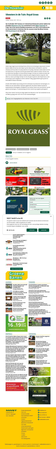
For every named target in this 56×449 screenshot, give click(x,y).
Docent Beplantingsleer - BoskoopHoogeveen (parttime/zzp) (19, 236)
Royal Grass (12, 31)
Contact (23, 419)
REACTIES (9, 156)
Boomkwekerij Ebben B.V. (22, 149)
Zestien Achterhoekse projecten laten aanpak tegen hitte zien (41, 356)
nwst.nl (38, 446)
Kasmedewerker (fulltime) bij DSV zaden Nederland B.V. (20, 253)
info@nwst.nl (43, 410)
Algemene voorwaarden (27, 429)
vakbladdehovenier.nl (45, 444)
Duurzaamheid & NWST (27, 415)
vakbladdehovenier (44, 419)
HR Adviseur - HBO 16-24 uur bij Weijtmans (20, 258)
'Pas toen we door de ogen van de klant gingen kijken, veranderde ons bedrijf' (42, 350)
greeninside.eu (31, 446)
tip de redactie (13, 162)
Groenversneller (25, 414)
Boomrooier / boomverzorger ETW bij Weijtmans (20, 263)
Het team (23, 424)
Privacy (23, 433)
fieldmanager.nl (9, 444)
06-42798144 (43, 415)
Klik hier (9, 98)
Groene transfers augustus (42, 336)
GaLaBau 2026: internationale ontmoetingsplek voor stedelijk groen (20, 286)
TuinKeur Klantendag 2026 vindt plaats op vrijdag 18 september (19, 298)
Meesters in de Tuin (18, 25)
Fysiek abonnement (26, 410)
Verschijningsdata (25, 438)
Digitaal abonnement (26, 421)
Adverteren (24, 436)
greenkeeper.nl (17, 444)
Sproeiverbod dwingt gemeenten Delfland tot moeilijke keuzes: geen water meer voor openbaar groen (43, 343)
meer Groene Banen (16, 269)
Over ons (23, 412)
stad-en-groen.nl (27, 444)
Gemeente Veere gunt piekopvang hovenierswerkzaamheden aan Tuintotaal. (39, 291)
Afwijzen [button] (32, 230)
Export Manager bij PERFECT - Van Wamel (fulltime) (20, 241)
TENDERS (32, 282)
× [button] (50, 216)
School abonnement (26, 426)
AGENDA (9, 282)
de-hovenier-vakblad (45, 417)
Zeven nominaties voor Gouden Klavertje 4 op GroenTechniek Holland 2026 (43, 362)
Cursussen (24, 417)
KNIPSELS (9, 334)
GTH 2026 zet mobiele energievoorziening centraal (20, 292)
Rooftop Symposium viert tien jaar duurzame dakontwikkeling (19, 304)
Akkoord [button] (43, 230)
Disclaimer (23, 431)
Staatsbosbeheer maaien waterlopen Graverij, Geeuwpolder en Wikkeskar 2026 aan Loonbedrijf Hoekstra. (39, 286)
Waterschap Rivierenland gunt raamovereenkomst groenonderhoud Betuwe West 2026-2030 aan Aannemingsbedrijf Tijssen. (38, 297)
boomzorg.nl (35, 444)
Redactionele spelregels (27, 428)
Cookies (23, 435)
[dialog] (28, 224)
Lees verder (25, 226)
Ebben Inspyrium (40, 25)
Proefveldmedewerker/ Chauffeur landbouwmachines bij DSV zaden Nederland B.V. (19, 247)
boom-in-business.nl (21, 446)
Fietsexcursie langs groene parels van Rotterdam (19, 309)
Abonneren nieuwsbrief (27, 422)
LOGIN (8, 152)
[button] (10, 230)
